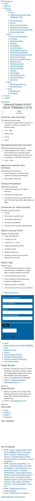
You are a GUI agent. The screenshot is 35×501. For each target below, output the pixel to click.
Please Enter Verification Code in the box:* (17, 323)
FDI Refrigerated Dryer (18, 84)
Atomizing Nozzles (16, 66)
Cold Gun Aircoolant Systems (20, 59)
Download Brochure (11, 292)
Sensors (13, 23)
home (19, 111)
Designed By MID (7, 497)
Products (7, 8)
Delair (9, 82)
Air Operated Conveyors (18, 50)
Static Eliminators (16, 48)
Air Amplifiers (15, 46)
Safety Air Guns (15, 62)
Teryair (9, 89)
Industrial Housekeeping (19, 52)
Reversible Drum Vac (17, 75)
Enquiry (7, 96)
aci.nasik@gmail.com (18, 401)
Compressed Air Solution (19, 25)
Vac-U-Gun (14, 80)
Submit (6, 337)
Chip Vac (13, 71)
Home (6, 4)
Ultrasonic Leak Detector (19, 37)
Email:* (5, 309)
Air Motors (14, 93)
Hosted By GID (20, 497)
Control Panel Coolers (17, 57)
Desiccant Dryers (16, 87)
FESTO (9, 10)
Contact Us (8, 417)
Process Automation (17, 32)
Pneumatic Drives (16, 21)
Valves (12, 13)
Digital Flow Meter (16, 41)
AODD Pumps (15, 91)
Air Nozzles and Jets (17, 64)
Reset (13, 337)
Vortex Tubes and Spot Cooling (21, 55)
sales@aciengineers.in (12, 382)
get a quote (5, 102)
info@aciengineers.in (18, 380)
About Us (7, 6)
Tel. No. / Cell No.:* (9, 304)
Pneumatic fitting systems (19, 27)
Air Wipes (13, 43)
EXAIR (9, 34)
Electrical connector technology (21, 30)
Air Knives (13, 39)
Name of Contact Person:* (12, 298)
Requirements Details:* (11, 315)
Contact (7, 98)
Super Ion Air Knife (16, 68)
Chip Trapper (14, 73)
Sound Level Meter (16, 77)
